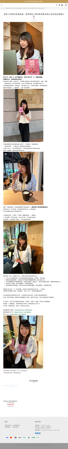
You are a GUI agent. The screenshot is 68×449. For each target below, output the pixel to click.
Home (3, 8)
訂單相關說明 (16, 425)
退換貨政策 (7, 427)
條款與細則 (16, 427)
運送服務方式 (8, 425)
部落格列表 (8, 8)
